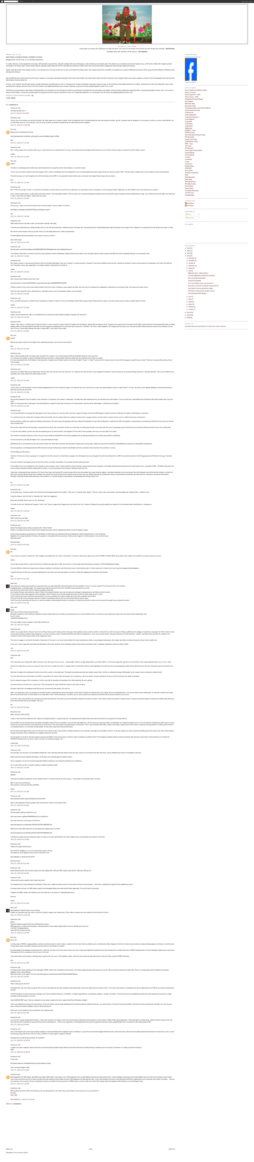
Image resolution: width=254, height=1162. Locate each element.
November (192, 260)
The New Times (189, 193)
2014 (188, 251)
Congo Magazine (190, 119)
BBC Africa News (190, 103)
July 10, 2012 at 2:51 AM (20, 242)
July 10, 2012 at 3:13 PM (20, 963)
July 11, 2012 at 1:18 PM (20, 1084)
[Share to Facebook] (13, 98)
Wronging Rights (189, 195)
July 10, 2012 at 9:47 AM (20, 903)
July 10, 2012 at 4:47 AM (20, 520)
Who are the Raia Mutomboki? (196, 278)
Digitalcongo (188, 128)
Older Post (172, 1149)
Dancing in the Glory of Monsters (193, 57)
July (190, 271)
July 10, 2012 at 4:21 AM (20, 406)
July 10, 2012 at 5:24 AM (20, 603)
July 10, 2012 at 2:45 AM (20, 198)
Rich (12, 129)
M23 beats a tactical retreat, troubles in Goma (24, 57)
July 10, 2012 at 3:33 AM (20, 307)
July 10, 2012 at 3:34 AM (20, 317)
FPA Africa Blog (189, 137)
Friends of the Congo (191, 139)
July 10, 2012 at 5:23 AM (20, 579)
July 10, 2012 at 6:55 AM (20, 745)
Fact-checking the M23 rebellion (197, 293)
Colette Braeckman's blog (192, 110)
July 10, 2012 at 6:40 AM (20, 707)
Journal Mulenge (189, 152)
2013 (188, 253)
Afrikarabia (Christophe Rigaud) (194, 99)
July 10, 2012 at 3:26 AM (20, 294)
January (191, 309)
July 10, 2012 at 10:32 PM (20, 1040)
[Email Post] (32, 95)
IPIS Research (189, 148)
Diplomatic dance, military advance (198, 273)
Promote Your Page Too (190, 82)
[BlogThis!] (9, 98)
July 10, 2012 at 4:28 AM (20, 485)
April (190, 301)
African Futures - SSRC (192, 97)
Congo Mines (188, 123)
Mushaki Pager (189, 166)
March (191, 304)
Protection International (191, 172)
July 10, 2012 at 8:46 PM (20, 1013)
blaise (12, 583)
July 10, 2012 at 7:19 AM (20, 767)
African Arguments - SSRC (192, 94)
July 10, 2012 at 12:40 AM (20, 125)
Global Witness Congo (191, 141)
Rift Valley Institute (190, 184)
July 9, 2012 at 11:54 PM (20, 113)
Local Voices (188, 164)
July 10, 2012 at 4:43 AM (20, 511)
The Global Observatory (192, 190)
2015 (188, 248)
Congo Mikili (188, 121)
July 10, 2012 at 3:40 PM (20, 976)
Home (90, 1149)
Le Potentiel (188, 159)
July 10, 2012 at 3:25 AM (20, 272)
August (191, 268)
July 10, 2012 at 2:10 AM (20, 156)
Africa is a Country (190, 92)
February (191, 306)
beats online (14, 1095)
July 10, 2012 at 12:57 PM (20, 915)
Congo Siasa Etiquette (194, 280)
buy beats (13, 1093)
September (192, 265)
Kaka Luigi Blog (189, 155)
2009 (188, 317)
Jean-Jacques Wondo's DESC (193, 150)
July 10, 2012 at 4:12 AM (20, 392)
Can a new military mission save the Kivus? (200, 283)
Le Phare (187, 157)
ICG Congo (188, 146)
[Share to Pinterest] (14, 98)
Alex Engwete (189, 101)
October (191, 263)
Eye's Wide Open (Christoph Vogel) (195, 135)
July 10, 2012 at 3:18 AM (20, 256)
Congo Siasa (127, 8)
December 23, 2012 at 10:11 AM (23, 1099)
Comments (190, 218)
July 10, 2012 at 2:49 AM (20, 216)
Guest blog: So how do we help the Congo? (200, 288)
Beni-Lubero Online (190, 106)
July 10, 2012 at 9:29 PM (20, 1024)
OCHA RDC (188, 168)
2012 (188, 256)
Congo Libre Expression (192, 117)
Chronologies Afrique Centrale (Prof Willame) (197, 108)
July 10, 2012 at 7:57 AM (20, 791)
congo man (14, 1074)
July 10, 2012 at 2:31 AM (20, 182)
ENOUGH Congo (190, 132)
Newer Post (9, 1149)
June (190, 296)
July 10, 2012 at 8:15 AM (20, 839)
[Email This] (7, 98)
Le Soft (187, 161)
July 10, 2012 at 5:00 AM (20, 544)
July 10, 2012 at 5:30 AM (20, 624)
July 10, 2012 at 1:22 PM (20, 933)
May (190, 299)
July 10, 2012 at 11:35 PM (20, 1052)
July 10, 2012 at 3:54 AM (20, 349)
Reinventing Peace (190, 181)
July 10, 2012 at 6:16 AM (20, 651)
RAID (186, 175)
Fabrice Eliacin (189, 203)
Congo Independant (190, 115)
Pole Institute (189, 170)
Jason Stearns (189, 205)
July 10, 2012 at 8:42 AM (20, 873)
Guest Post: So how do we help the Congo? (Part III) (203, 285)
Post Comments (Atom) (21, 1152)
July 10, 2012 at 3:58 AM (20, 364)
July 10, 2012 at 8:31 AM (20, 863)
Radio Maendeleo (190, 177)
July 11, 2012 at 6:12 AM (20, 1070)
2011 (188, 312)
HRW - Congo (189, 144)
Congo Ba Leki (189, 112)
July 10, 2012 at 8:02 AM (20, 805)
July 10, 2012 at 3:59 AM (20, 380)
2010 (188, 315)
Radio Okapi (188, 179)
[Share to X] (11, 98)
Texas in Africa (189, 188)
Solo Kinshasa (189, 186)
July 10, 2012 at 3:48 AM (20, 331)
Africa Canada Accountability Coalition (196, 90)
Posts (189, 214)
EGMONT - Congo (190, 130)
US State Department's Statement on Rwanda (201, 275)
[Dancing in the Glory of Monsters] (191, 80)
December (192, 258)
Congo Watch (189, 126)
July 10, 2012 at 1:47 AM (20, 143)
